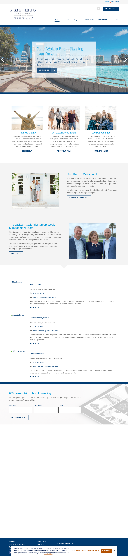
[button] (57, 19)
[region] (64, 551)
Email (60, 406)
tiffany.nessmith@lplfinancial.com (45, 366)
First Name (13, 406)
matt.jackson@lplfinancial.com (44, 297)
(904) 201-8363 (38, 327)
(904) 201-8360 (20, 544)
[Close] (114, 551)
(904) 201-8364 (38, 362)
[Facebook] (98, 8)
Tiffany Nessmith (37, 354)
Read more (34, 307)
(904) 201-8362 (38, 293)
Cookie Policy (48, 554)
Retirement (41, 544)
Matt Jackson (35, 284)
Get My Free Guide (19, 417)
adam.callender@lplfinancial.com (45, 331)
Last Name (38, 406)
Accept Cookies (106, 550)
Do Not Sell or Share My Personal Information (85, 550)
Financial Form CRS (66, 543)
